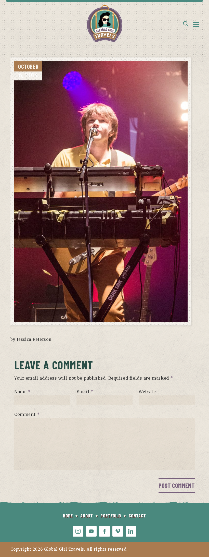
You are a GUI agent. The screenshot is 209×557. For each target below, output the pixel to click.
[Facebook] (104, 531)
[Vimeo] (117, 531)
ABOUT (86, 515)
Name (22, 391)
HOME (68, 515)
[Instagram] (78, 531)
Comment (27, 414)
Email (84, 391)
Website (147, 391)
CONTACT (137, 515)
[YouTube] (91, 531)
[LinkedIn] (131, 531)
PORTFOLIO (110, 515)
